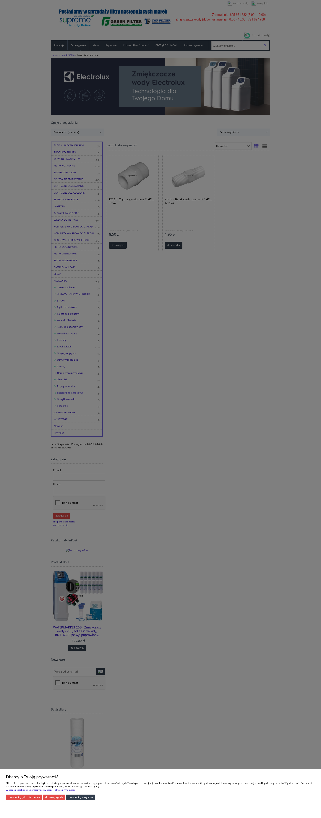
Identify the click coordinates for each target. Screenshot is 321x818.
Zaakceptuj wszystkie (80, 797)
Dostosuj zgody (54, 797)
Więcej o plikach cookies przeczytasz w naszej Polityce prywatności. (40, 789)
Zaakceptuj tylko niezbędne (24, 797)
